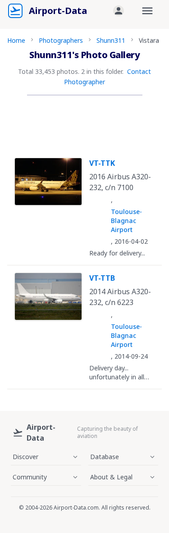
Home (16, 40)
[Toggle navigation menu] (147, 11)
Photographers (61, 40)
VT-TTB (102, 278)
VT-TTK (102, 163)
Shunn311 (110, 40)
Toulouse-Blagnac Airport (126, 220)
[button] (118, 11)
